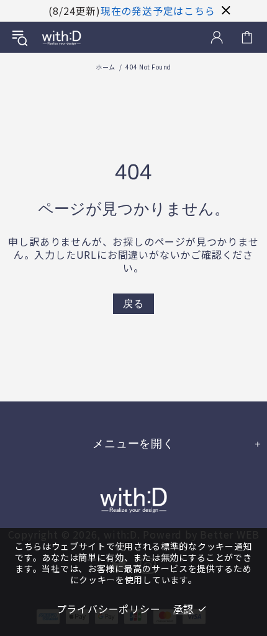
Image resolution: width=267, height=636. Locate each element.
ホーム (105, 66)
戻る (133, 303)
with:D (61, 37)
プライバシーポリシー (109, 608)
